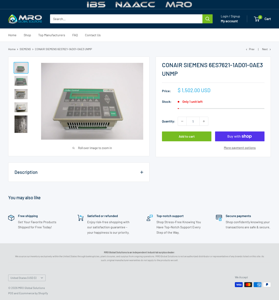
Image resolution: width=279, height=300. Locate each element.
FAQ (75, 35)
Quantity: (168, 121)
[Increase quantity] (204, 121)
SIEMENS (25, 49)
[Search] (207, 18)
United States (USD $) (23, 278)
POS (10, 293)
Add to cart (187, 136)
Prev (251, 49)
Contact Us (93, 35)
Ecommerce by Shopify (33, 293)
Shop (27, 35)
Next (265, 49)
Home (12, 35)
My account (229, 21)
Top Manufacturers (51, 35)
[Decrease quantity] (182, 121)
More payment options (240, 147)
